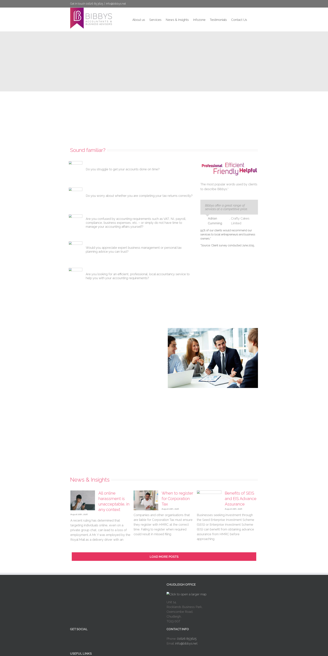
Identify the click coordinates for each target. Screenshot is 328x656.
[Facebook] (71, 639)
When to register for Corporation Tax (177, 499)
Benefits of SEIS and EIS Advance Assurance (240, 499)
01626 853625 (187, 638)
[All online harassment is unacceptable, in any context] (82, 500)
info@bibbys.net (116, 3)
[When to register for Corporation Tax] (146, 500)
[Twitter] (76, 639)
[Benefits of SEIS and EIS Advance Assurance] (209, 500)
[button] (252, 19)
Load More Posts (164, 556)
